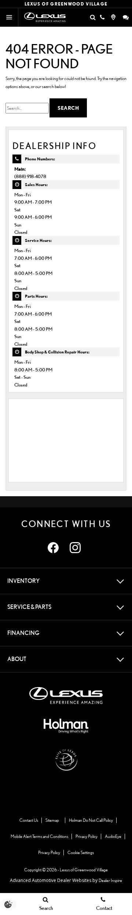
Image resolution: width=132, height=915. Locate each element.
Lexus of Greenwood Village (84, 869)
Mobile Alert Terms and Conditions (39, 836)
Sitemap (52, 820)
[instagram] (75, 547)
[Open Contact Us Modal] (102, 17)
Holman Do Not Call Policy (91, 820)
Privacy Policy (87, 836)
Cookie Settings (80, 852)
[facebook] (53, 547)
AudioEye (113, 836)
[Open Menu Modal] (9, 17)
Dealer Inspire (110, 880)
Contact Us (28, 820)
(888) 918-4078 (30, 176)
